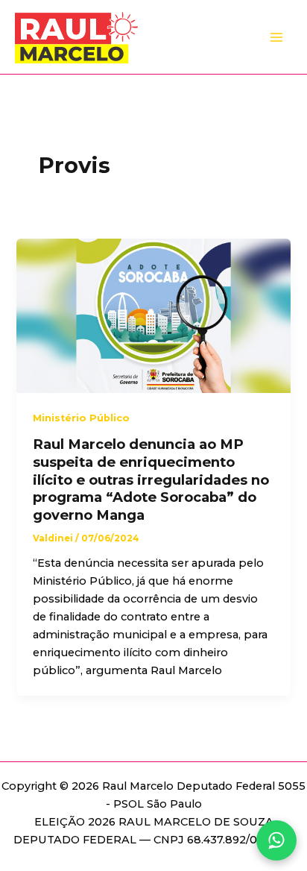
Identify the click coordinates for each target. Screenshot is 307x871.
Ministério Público (81, 418)
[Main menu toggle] (276, 37)
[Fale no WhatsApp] (276, 840)
